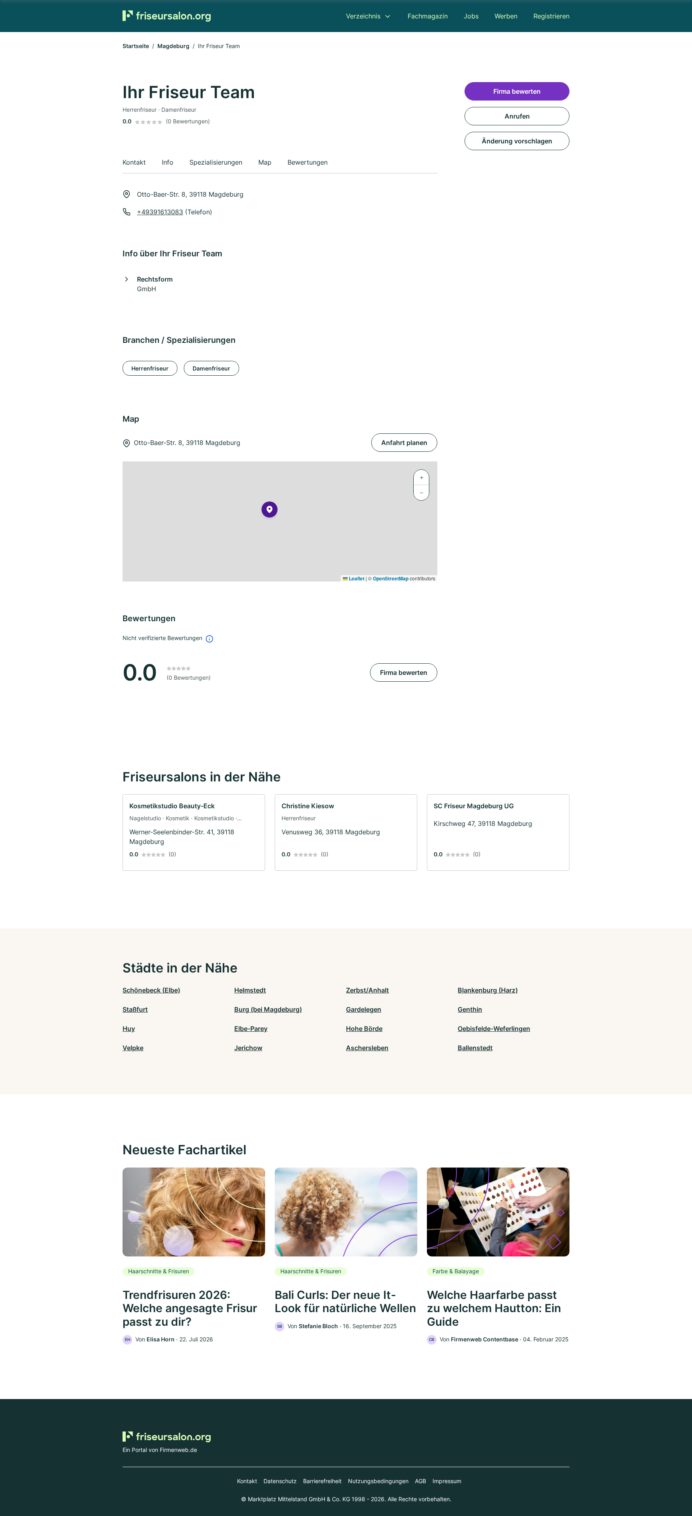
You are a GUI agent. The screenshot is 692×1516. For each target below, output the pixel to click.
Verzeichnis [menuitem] (363, 16)
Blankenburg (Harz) (488, 990)
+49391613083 (160, 212)
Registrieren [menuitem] (551, 16)
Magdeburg (173, 45)
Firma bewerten (403, 672)
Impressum (446, 1481)
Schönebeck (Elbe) (151, 990)
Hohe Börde (364, 1029)
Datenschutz (280, 1481)
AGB (420, 1481)
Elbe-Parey (251, 1029)
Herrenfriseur (150, 368)
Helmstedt (250, 990)
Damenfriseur (211, 368)
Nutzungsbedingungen (378, 1481)
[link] (194, 832)
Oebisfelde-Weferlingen (494, 1029)
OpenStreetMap (390, 578)
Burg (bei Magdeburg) (268, 1009)
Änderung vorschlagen (517, 141)
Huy (129, 1029)
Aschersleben (367, 1048)
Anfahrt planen (404, 443)
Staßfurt (135, 1009)
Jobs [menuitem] (471, 16)
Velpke (133, 1048)
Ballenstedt (475, 1048)
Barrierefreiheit (322, 1481)
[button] (269, 511)
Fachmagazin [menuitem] (428, 16)
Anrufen (517, 116)
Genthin (470, 1009)
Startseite (136, 45)
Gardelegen (363, 1009)
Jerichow (248, 1048)
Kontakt (247, 1481)
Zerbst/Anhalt (367, 990)
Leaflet (356, 578)
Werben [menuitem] (506, 16)
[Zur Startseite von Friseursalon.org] (167, 15)
